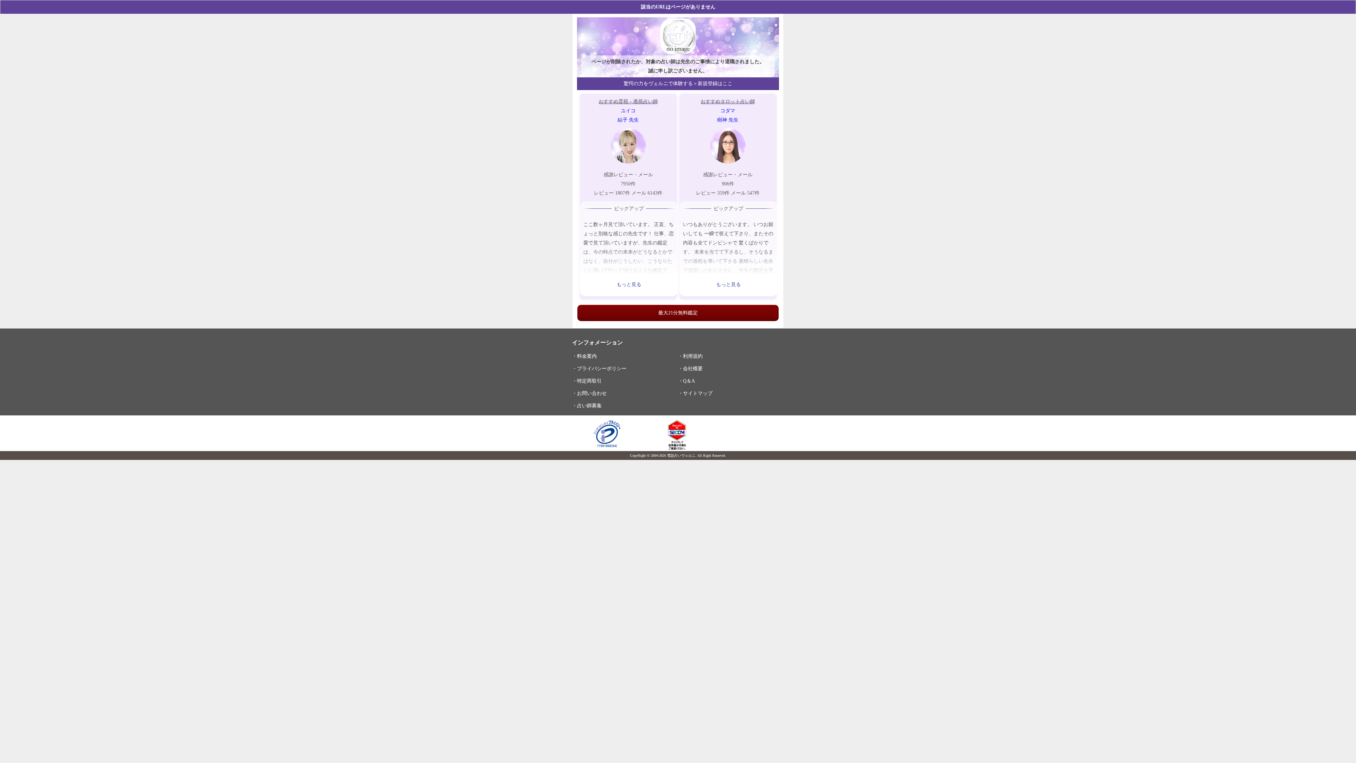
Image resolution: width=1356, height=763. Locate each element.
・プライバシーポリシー (599, 368)
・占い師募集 (587, 405)
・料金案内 (584, 356)
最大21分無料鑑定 (678, 312)
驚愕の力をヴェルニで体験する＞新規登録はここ (678, 83)
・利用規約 (690, 356)
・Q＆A (686, 381)
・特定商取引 (587, 381)
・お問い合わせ (589, 393)
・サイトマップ (695, 393)
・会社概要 (690, 368)
